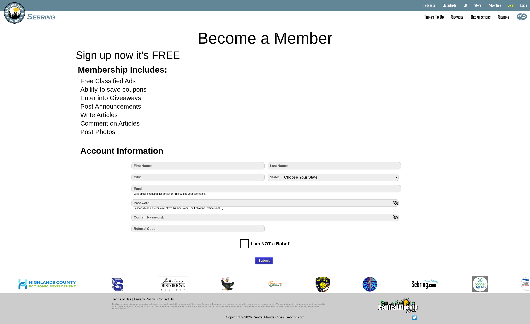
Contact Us (165, 299)
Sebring (41, 16)
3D (465, 5)
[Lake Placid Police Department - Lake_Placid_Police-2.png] (314, 284)
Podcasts (429, 5)
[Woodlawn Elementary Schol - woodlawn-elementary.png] (219, 284)
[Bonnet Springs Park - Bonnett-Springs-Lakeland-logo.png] (471, 284)
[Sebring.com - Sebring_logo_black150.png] (416, 284)
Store (477, 5)
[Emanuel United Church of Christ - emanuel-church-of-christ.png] (361, 284)
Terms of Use (121, 299)
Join (510, 5)
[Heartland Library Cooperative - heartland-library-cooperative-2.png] (519, 284)
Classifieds (449, 5)
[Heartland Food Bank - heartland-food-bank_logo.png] (266, 284)
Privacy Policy (144, 299)
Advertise (495, 5)
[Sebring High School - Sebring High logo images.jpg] (109, 284)
